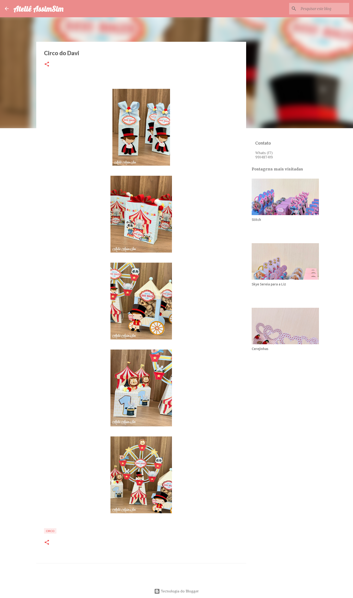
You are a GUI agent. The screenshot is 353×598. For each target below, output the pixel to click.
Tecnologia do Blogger (179, 591)
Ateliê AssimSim (38, 8)
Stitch (256, 220)
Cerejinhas (260, 349)
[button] (47, 64)
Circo (50, 531)
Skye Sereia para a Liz (269, 284)
